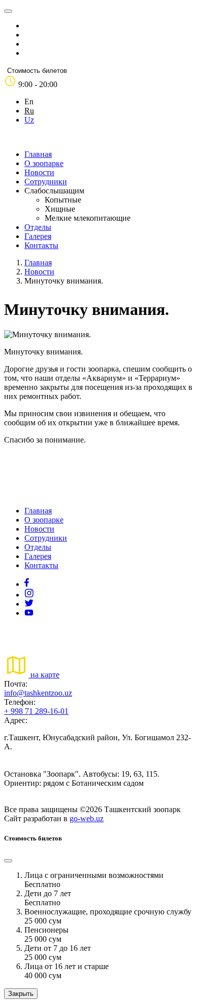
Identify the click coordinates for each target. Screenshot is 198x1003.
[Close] (8, 860)
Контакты (41, 245)
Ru (29, 110)
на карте (43, 674)
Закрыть (21, 993)
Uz (29, 119)
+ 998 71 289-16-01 (36, 711)
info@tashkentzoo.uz (38, 693)
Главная (38, 154)
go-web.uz (87, 818)
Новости (39, 172)
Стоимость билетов (37, 70)
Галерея (37, 236)
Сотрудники (45, 181)
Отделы (37, 227)
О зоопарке (43, 163)
